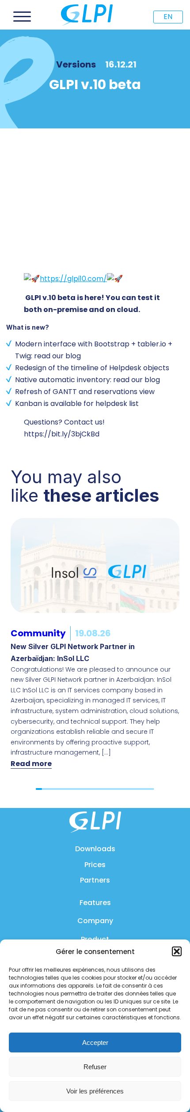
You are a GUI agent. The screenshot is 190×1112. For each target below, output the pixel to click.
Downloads (95, 849)
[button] (176, 951)
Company (95, 921)
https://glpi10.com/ (73, 279)
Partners (95, 880)
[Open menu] (22, 16)
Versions (76, 64)
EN (167, 16)
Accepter (95, 1042)
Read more (31, 764)
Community (38, 633)
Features (95, 903)
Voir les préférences (95, 1091)
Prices (95, 865)
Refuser (95, 1067)
